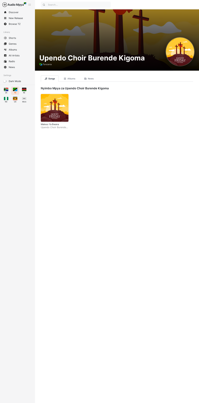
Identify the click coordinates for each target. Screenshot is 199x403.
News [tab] (91, 78)
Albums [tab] (71, 78)
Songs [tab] (51, 78)
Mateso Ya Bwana (50, 124)
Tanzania (47, 64)
